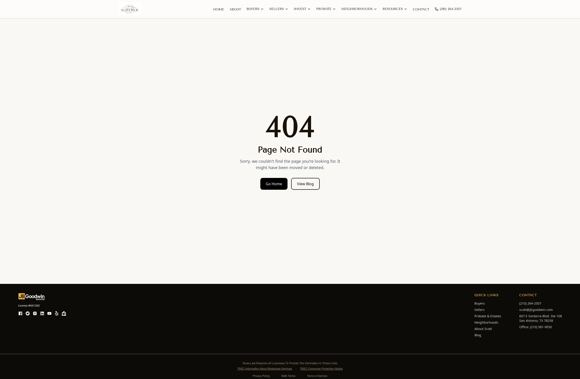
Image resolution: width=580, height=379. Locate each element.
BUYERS (252, 9)
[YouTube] (49, 313)
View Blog (305, 183)
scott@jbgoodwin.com (536, 310)
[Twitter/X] (27, 313)
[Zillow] (64, 313)
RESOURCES (393, 9)
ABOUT (235, 9)
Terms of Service (317, 376)
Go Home (274, 183)
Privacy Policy (261, 376)
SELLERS (276, 9)
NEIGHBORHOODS (357, 9)
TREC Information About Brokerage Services (264, 368)
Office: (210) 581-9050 (535, 327)
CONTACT (421, 9)
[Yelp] (56, 313)
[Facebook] (20, 313)
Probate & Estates (487, 316)
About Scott (483, 329)
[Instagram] (35, 313)
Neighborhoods (486, 322)
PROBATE (323, 9)
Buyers (479, 303)
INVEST (300, 9)
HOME (218, 9)
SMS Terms (288, 376)
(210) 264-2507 (450, 9)
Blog (477, 335)
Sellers (479, 310)
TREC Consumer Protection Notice (321, 368)
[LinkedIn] (42, 313)
